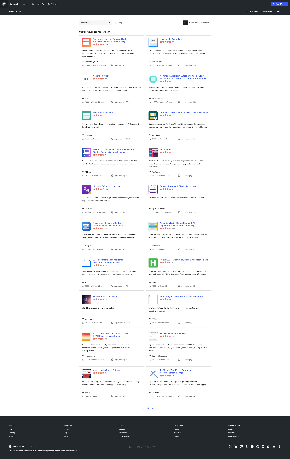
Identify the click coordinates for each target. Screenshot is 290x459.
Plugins (66, 433)
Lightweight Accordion (171, 39)
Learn (121, 426)
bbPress (232, 433)
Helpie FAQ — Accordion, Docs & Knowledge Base (184, 260)
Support (122, 429)
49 (148, 408)
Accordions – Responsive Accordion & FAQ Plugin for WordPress (110, 334)
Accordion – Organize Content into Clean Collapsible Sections (108, 224)
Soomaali (34, 447)
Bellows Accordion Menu (105, 296)
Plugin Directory (15, 11)
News (11, 429)
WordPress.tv (125, 436)
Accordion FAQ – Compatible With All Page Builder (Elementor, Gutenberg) (177, 224)
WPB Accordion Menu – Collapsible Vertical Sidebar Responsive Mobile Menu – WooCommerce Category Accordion (113, 150)
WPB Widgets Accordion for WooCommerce (181, 296)
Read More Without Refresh (173, 333)
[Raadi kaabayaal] (110, 22)
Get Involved (178, 426)
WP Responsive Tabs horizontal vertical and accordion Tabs (108, 261)
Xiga (153, 408)
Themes (67, 429)
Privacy (12, 436)
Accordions (165, 149)
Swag (177, 436)
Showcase (68, 426)
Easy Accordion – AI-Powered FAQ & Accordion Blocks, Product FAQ (109, 40)
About (11, 426)
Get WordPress (279, 4)
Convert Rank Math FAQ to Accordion (178, 186)
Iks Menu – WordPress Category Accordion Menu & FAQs (175, 371)
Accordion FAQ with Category (107, 370)
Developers (123, 433)
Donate (177, 433)
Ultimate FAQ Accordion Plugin (107, 186)
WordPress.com (235, 426)
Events (176, 429)
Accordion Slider (101, 76)
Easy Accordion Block (103, 112)
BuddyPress (233, 436)
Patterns (67, 436)
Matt (231, 429)
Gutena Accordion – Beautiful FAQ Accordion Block (184, 112)
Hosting (12, 433)
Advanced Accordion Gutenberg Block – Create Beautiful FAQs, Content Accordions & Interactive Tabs (183, 77)
